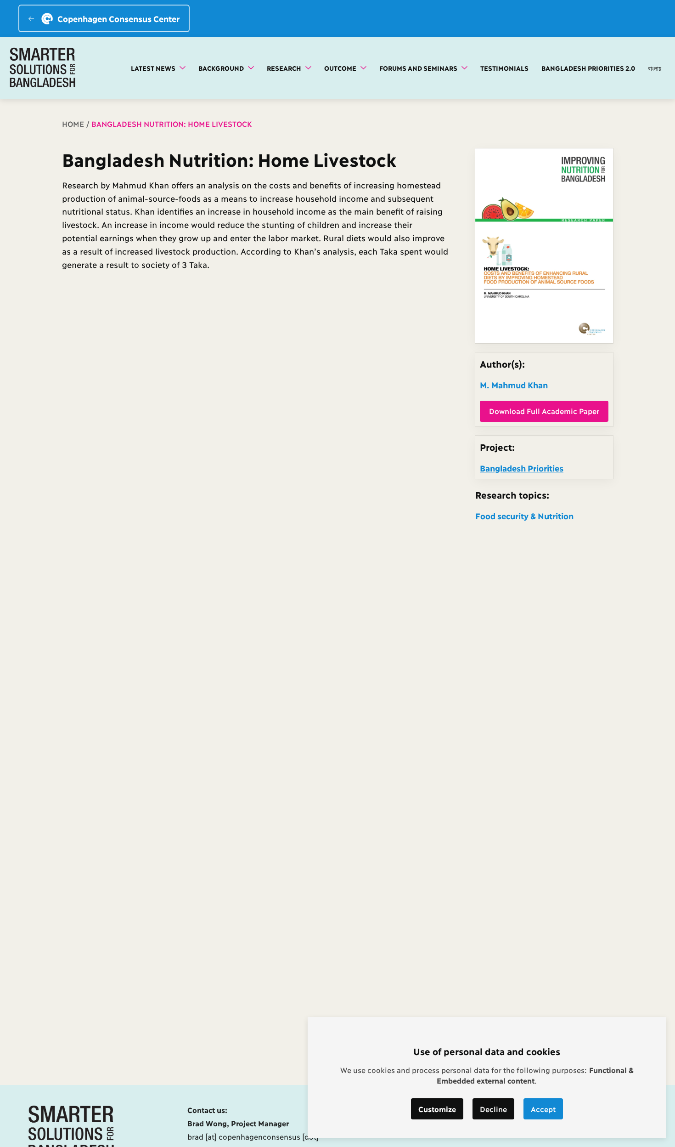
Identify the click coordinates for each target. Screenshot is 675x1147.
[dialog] (487, 1077)
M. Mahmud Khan (514, 385)
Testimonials (504, 68)
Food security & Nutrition (524, 516)
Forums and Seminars (419, 68)
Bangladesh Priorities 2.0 (588, 68)
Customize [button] (437, 1108)
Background (222, 68)
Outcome (341, 68)
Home (73, 123)
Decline (493, 1108)
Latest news (154, 68)
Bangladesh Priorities (521, 468)
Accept (543, 1108)
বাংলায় (654, 68)
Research (285, 68)
